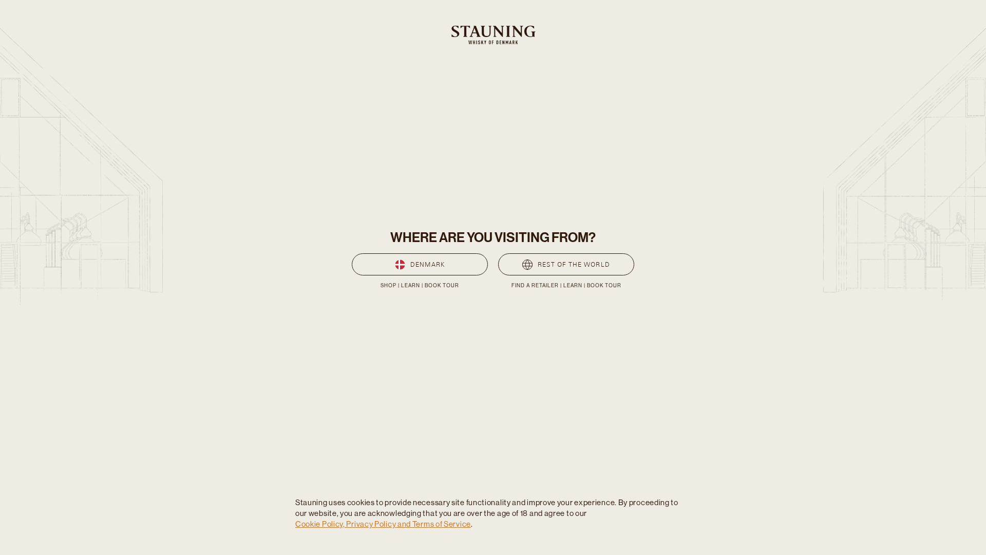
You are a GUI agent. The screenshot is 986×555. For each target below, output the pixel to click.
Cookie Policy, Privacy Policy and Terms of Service (383, 524)
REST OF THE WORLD (574, 264)
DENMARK (427, 264)
